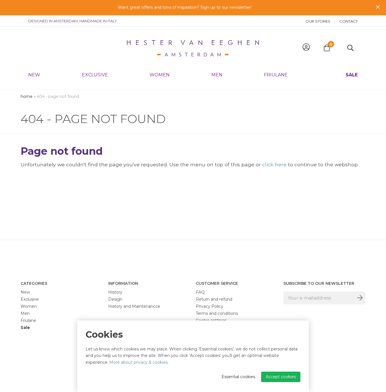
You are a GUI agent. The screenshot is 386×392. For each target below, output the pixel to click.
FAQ (200, 292)
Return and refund (214, 299)
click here (274, 164)
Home (26, 96)
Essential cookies (238, 376)
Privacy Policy (209, 306)
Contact (348, 21)
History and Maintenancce (134, 306)
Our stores (317, 21)
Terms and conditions (217, 313)
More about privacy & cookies (138, 362)
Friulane (276, 74)
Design (115, 299)
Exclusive (95, 74)
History (115, 292)
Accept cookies (281, 376)
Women (159, 74)
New (34, 74)
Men (216, 74)
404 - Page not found (58, 96)
